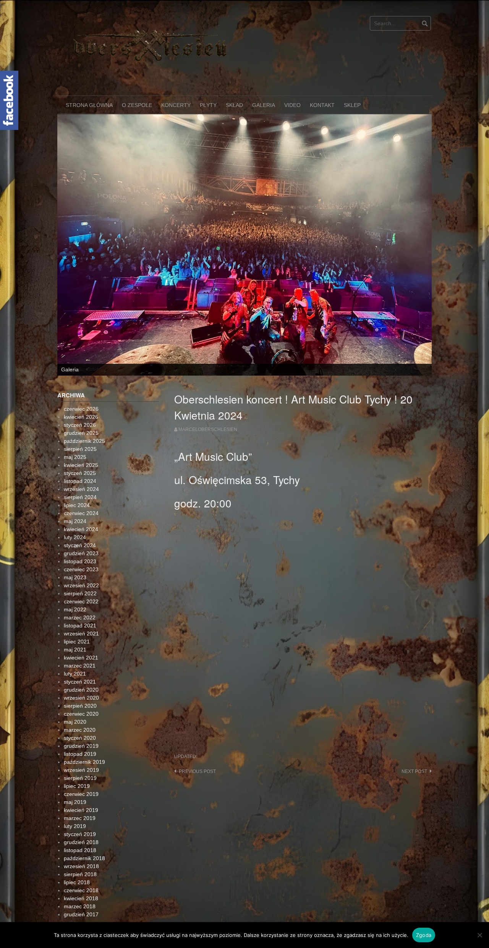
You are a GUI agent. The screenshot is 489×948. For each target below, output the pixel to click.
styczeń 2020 (80, 687)
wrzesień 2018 (81, 815)
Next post (414, 721)
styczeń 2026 (80, 374)
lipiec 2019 (77, 735)
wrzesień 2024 (81, 438)
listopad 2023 (80, 510)
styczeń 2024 (80, 494)
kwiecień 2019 (81, 759)
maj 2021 (75, 599)
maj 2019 (75, 751)
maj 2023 (75, 526)
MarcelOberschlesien (207, 378)
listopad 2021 (80, 575)
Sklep (352, 105)
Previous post (197, 721)
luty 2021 (75, 623)
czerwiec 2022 (81, 551)
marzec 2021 (80, 615)
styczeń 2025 (80, 422)
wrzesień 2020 (81, 647)
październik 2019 (84, 711)
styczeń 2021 (80, 631)
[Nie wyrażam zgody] (479, 935)
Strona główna (89, 105)
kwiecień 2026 (81, 366)
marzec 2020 (80, 679)
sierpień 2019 (80, 727)
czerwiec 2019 (81, 743)
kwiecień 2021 (81, 607)
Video (292, 105)
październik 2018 (84, 807)
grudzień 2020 (81, 639)
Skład (234, 105)
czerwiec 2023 (81, 518)
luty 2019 (75, 775)
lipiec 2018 (77, 831)
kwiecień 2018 (81, 847)
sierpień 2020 (80, 655)
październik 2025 (84, 390)
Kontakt (322, 105)
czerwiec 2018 (81, 839)
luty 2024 (75, 486)
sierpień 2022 (80, 543)
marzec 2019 (80, 767)
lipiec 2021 (77, 591)
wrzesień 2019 (81, 719)
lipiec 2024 (77, 454)
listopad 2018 (80, 799)
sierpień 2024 (80, 446)
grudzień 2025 (81, 382)
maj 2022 (75, 559)
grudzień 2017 (81, 863)
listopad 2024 (80, 430)
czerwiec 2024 (81, 462)
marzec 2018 (80, 855)
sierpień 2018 (80, 823)
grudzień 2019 (81, 695)
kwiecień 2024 (81, 478)
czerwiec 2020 (81, 663)
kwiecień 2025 (81, 414)
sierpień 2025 (80, 398)
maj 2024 (75, 470)
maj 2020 (75, 671)
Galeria (263, 105)
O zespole (137, 105)
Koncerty (176, 105)
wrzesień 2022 (81, 535)
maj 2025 (75, 406)
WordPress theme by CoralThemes (395, 886)
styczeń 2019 (80, 783)
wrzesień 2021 (81, 583)
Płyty (208, 105)
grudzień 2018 (81, 791)
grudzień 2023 (81, 502)
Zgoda (423, 935)
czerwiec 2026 (81, 358)
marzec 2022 (80, 567)
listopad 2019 (80, 703)
